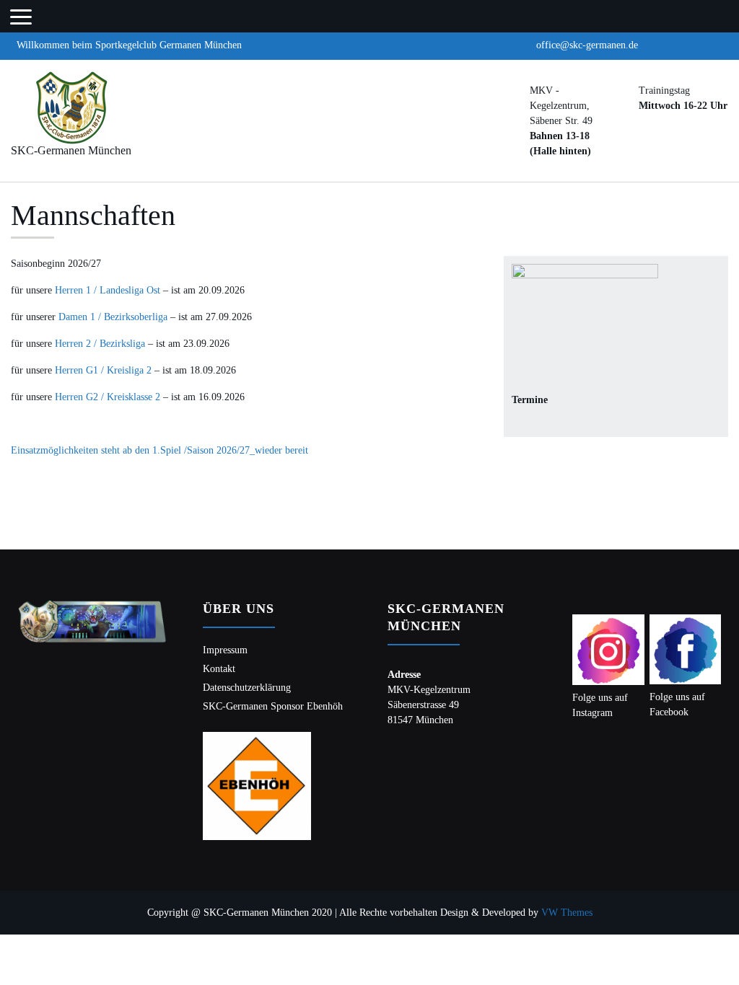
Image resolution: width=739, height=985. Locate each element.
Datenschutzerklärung (247, 687)
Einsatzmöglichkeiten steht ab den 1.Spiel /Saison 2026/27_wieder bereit (159, 450)
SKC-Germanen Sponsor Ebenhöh (273, 706)
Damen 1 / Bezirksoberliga (112, 317)
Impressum (225, 650)
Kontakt (219, 668)
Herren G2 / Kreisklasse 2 (107, 397)
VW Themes (565, 912)
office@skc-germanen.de (587, 45)
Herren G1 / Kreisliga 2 (103, 370)
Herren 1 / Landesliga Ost (107, 290)
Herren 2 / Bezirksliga (100, 343)
